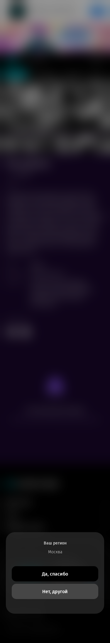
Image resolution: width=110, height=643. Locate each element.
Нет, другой (55, 591)
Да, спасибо (55, 574)
